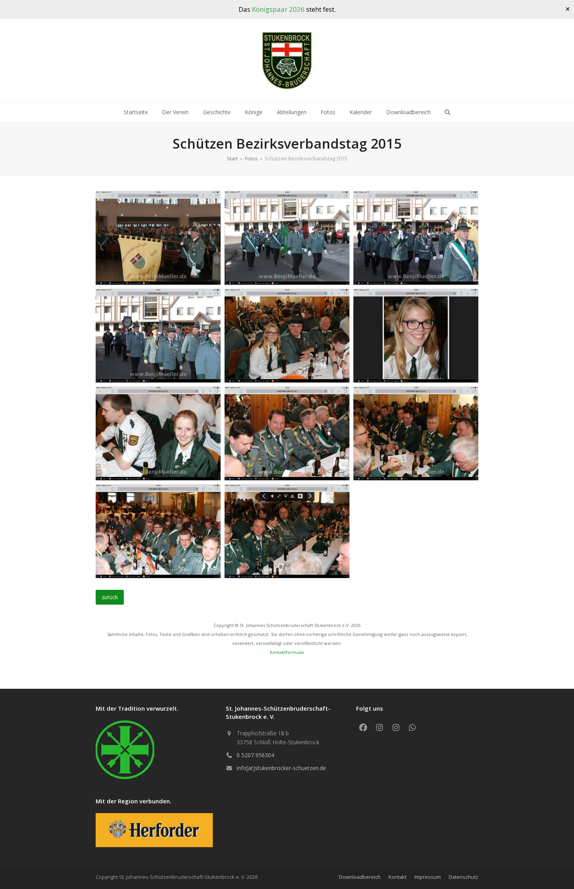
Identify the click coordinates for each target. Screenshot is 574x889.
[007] (158, 433)
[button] (447, 112)
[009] (415, 433)
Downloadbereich (360, 876)
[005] (287, 336)
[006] (415, 336)
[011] (287, 531)
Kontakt (397, 876)
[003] (415, 238)
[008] (287, 433)
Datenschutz (463, 876)
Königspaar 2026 (278, 9)
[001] (158, 238)
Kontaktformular (287, 652)
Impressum (427, 876)
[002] (287, 238)
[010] (158, 531)
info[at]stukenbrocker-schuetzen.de (281, 768)
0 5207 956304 (255, 755)
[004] (158, 336)
